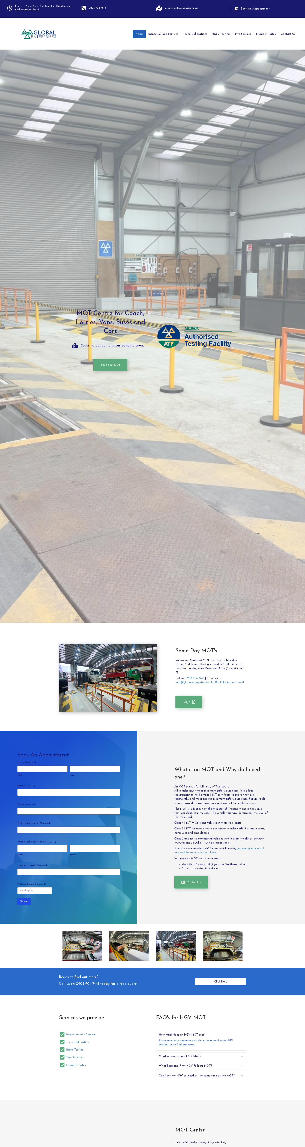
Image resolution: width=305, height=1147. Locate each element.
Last (72, 775)
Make (20, 855)
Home (139, 34)
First (19, 775)
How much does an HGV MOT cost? (182, 1034)
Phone (26, 804)
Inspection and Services (163, 34)
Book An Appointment (229, 682)
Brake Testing (221, 34)
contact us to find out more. (177, 1044)
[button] (252, 9)
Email (26, 785)
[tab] (201, 1035)
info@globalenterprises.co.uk (194, 682)
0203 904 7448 (195, 678)
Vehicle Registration (34, 823)
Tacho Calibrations (195, 34)
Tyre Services (243, 34)
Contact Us (288, 34)
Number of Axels (32, 865)
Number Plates (266, 34)
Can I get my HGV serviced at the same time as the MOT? (197, 1075)
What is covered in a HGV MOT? (180, 1056)
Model (73, 855)
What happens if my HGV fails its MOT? (185, 1065)
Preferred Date (31, 884)
